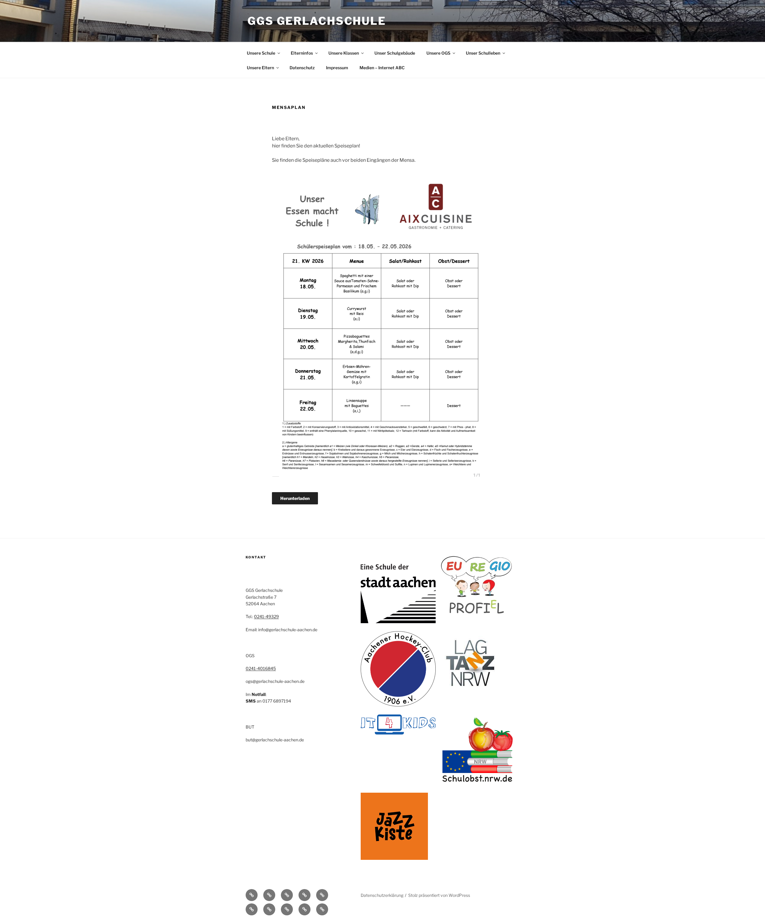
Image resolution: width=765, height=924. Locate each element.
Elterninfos (302, 53)
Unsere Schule (261, 53)
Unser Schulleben (483, 53)
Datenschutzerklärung (382, 895)
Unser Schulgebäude (394, 53)
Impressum (337, 67)
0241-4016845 (261, 668)
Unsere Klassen (343, 53)
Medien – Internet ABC (382, 67)
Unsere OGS (438, 53)
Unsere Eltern (260, 67)
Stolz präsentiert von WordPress (439, 895)
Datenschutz (302, 67)
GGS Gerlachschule (316, 20)
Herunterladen (295, 498)
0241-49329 (266, 616)
